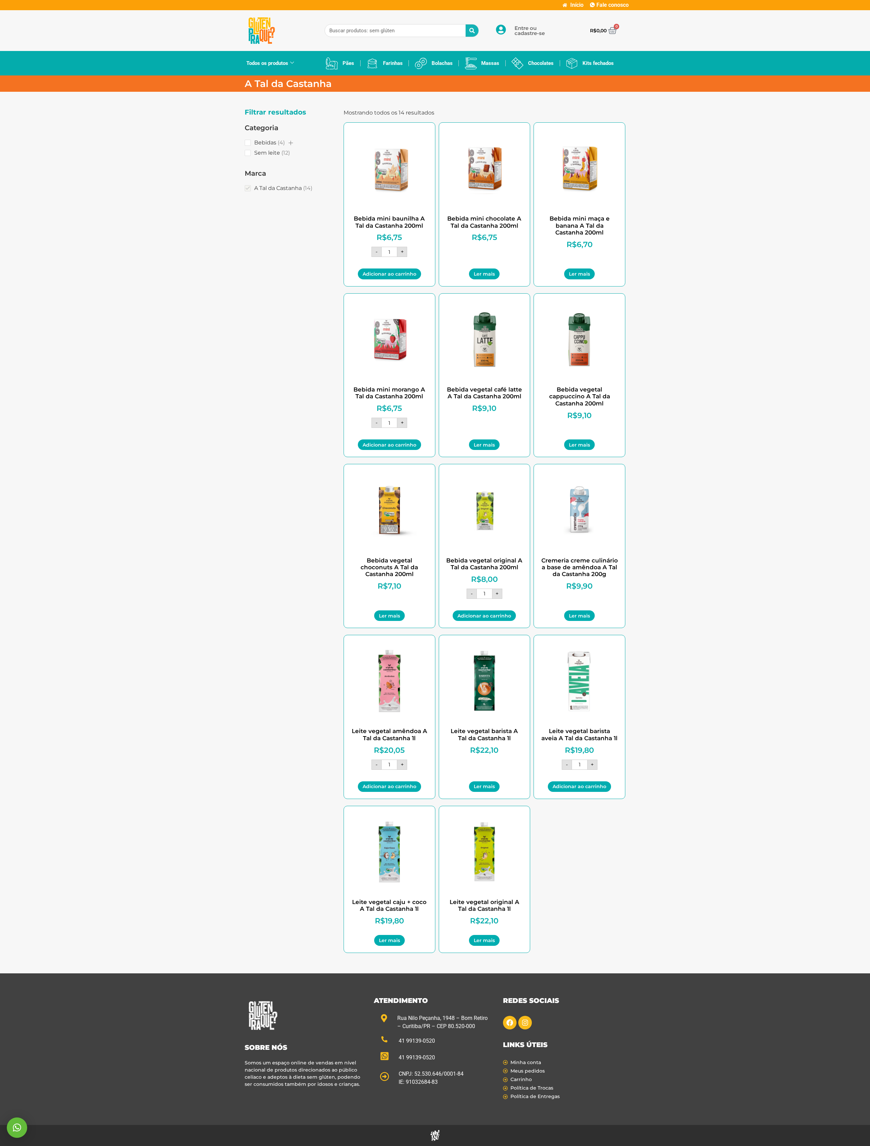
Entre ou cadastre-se (530, 30)
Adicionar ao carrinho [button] (389, 274)
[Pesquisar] (472, 30)
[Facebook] (510, 1022)
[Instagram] (525, 1022)
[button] (290, 142)
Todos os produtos (267, 63)
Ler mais (484, 274)
